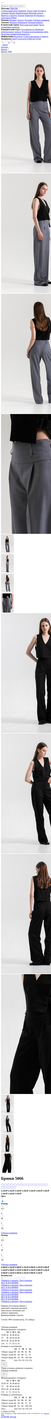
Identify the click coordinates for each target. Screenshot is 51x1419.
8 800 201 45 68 (34, 39)
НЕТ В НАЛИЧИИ (9, 1283)
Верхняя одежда (36, 13)
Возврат (13, 20)
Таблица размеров (41, 20)
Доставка (28, 20)
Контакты (18, 36)
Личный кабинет (35, 22)
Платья (21, 15)
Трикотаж (29, 15)
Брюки (12, 13)
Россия (13, 1417)
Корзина (13, 22)
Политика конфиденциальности (15, 34)
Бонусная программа (29, 25)
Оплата (20, 20)
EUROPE (5, 1417)
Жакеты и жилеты (9, 15)
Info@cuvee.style (19, 39)
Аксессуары (32, 11)
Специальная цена (9, 11)
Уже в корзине (25, 1280)
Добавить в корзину (10, 1280)
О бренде (44, 36)
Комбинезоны (22, 13)
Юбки (13, 18)
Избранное (22, 22)
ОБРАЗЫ (14, 8)
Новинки (22, 11)
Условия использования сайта (35, 32)
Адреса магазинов (31, 36)
